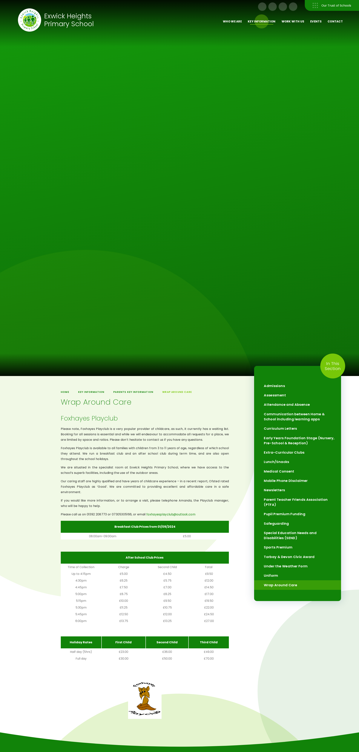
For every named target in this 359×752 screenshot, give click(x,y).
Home (65, 392)
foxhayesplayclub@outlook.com (170, 514)
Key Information (91, 392)
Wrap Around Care (177, 392)
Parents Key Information (133, 392)
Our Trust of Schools (336, 5)
